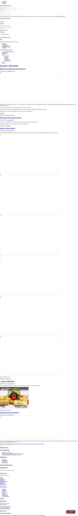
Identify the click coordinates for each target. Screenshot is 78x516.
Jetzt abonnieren (42, 515)
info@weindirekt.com (7, 506)
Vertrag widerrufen (5, 496)
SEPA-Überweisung (3, 481)
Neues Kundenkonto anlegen (5, 37)
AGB (3, 492)
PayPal (1, 477)
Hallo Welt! (4, 452)
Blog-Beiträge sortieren (40, 443)
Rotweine (6, 56)
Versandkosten (5, 493)
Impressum (4, 490)
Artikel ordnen (32, 443)
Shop (3, 54)
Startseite (4, 489)
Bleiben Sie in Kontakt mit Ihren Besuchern (13, 69)
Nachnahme (2, 483)
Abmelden (4, 47)
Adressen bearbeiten (6, 45)
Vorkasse (1, 478)
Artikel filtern (27, 443)
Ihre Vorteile (4, 53)
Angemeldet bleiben (5, 34)
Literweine (6, 58)
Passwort (2, 10)
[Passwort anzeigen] (15, 10)
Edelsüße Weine (7, 60)
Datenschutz (4, 491)
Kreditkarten (2, 480)
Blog (3, 61)
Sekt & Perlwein (8, 59)
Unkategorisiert (5, 462)
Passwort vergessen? (3, 30)
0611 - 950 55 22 (6, 507)
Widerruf (3, 494)
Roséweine (7, 57)
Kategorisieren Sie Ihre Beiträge (9, 412)
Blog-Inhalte (12, 115)
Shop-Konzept (5, 52)
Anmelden (2, 21)
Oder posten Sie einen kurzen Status (10, 117)
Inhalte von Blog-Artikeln (7, 128)
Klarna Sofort (2, 482)
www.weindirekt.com (6, 508)
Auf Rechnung (2, 479)
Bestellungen (4, 44)
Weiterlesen (2, 113)
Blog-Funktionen (13, 443)
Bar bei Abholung (3, 484)
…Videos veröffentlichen (7, 381)
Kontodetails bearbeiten (6, 46)
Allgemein (8, 115)
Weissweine (7, 55)
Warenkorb (4, 2)
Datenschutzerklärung (61, 16)
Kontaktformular (5, 495)
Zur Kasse (4, 3)
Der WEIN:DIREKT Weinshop (8, 51)
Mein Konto (4, 1)
